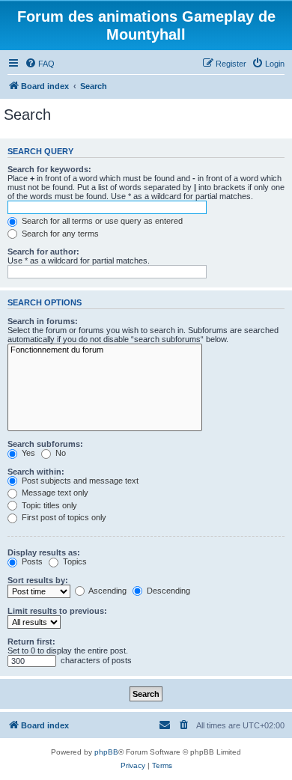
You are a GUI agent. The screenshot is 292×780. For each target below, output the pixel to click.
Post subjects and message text (79, 480)
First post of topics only (62, 517)
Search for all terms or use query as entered (101, 220)
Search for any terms (59, 233)
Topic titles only (48, 505)
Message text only (53, 492)
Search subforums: (45, 443)
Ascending (107, 590)
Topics (74, 561)
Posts (31, 561)
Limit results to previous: (57, 610)
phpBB (106, 752)
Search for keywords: (49, 169)
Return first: (31, 641)
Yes (27, 452)
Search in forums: (42, 321)
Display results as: (43, 552)
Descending (167, 590)
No (59, 452)
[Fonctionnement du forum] (105, 350)
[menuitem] (40, 64)
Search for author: (43, 251)
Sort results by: (37, 580)
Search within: (35, 471)
